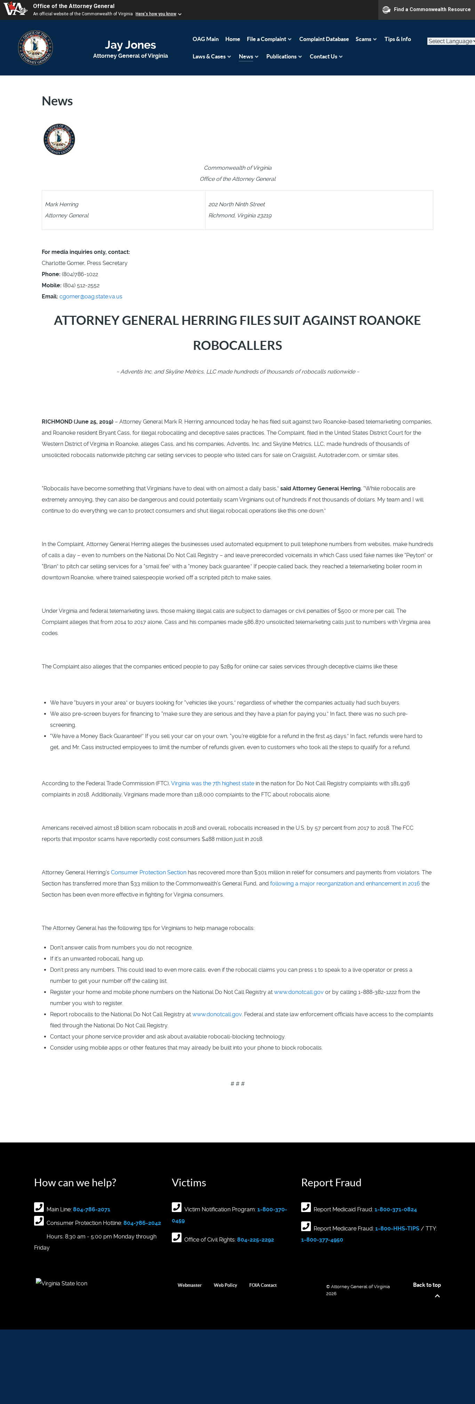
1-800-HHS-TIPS (397, 1228)
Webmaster (190, 1285)
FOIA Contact (263, 1285)
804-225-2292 (255, 1239)
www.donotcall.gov (299, 992)
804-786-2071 (91, 1209)
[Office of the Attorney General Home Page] (35, 47)
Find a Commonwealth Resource (432, 9)
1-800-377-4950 (322, 1239)
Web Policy (225, 1285)
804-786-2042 (142, 1223)
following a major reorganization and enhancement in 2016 (345, 883)
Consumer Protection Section (148, 872)
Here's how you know (156, 13)
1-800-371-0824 (396, 1209)
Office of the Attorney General (73, 6)
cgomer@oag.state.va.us (90, 296)
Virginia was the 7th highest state (212, 783)
